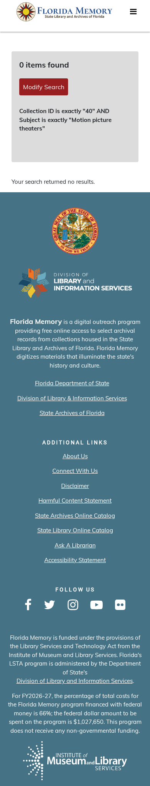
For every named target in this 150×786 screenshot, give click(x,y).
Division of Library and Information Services (75, 680)
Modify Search (43, 87)
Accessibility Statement (75, 560)
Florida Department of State (72, 383)
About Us (75, 456)
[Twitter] (50, 605)
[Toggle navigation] (133, 13)
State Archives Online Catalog (75, 515)
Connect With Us (75, 470)
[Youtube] (96, 605)
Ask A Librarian (75, 545)
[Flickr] (120, 605)
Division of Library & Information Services (72, 398)
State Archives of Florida (72, 413)
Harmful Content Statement (75, 500)
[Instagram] (73, 605)
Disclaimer (75, 486)
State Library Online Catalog (75, 530)
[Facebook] (28, 605)
